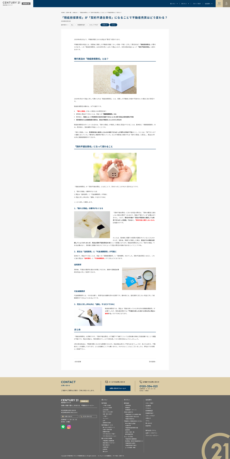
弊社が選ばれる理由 (130, 423)
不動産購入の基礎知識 (108, 440)
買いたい (172, 3)
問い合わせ (149, 423)
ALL (72, 25)
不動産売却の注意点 (130, 443)
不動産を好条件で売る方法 (132, 416)
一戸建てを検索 (107, 405)
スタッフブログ (93, 25)
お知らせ (75, 12)
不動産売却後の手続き (131, 445)
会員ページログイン (151, 433)
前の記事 (78, 361)
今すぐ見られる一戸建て (109, 434)
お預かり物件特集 (107, 429)
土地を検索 (105, 409)
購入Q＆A (105, 451)
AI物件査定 (128, 405)
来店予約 (105, 449)
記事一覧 (68, 12)
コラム (113, 25)
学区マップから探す (108, 412)
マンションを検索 (107, 407)
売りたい (184, 3)
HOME (63, 12)
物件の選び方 (106, 445)
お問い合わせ (68, 416)
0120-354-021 (87, 416)
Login (226, 4)
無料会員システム (151, 430)
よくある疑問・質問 (130, 447)
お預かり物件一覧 (129, 432)
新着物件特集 (106, 431)
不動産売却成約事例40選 (131, 427)
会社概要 (148, 406)
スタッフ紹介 (197, 3)
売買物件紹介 (81, 25)
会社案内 (207, 3)
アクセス (148, 408)
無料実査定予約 (129, 434)
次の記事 (152, 361)
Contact (219, 4)
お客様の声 (105, 447)
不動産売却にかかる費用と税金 (133, 414)
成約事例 (127, 430)
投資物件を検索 (107, 422)
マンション (105, 418)
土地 (104, 420)
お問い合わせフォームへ (118, 388)
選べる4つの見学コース (109, 427)
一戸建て (105, 416)
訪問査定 (127, 407)
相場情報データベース (130, 409)
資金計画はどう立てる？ (109, 443)
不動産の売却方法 (129, 418)
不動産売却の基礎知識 (131, 439)
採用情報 (148, 411)
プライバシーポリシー (152, 435)
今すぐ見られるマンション (109, 436)
